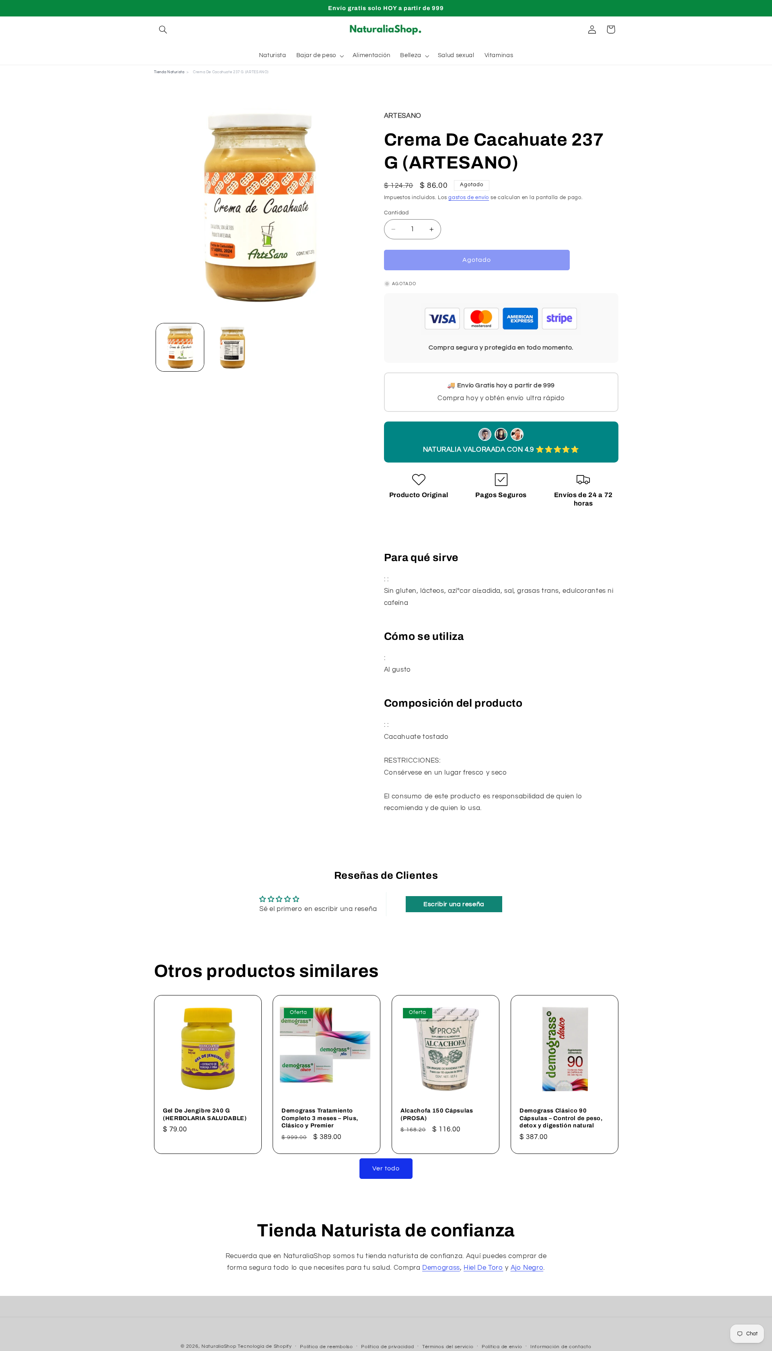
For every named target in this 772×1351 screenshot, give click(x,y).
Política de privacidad (387, 1347)
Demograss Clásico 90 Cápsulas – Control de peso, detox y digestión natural (561, 1118)
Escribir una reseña (454, 904)
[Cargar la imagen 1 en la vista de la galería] (180, 347)
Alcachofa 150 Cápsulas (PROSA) (436, 1114)
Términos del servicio (447, 1347)
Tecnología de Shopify (265, 1346)
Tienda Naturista (169, 72)
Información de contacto (560, 1347)
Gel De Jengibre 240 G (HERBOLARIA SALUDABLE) (205, 1114)
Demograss (441, 1267)
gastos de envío (468, 197)
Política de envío (502, 1347)
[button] (163, 29)
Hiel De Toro (483, 1267)
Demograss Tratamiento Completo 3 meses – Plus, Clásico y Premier (319, 1118)
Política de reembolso (326, 1347)
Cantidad (396, 213)
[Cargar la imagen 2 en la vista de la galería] (232, 347)
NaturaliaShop (218, 1346)
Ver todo (386, 1168)
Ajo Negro (527, 1267)
